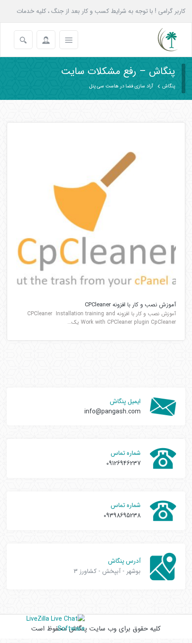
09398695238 (122, 515)
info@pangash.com (112, 411)
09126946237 (123, 463)
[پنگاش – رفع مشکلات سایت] (160, 39)
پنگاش (168, 86)
